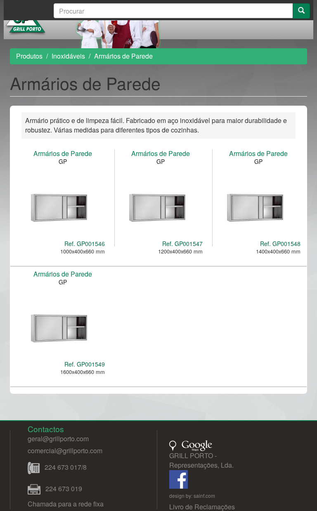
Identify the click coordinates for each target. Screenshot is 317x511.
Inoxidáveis (68, 56)
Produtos (29, 56)
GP (63, 161)
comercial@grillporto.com (65, 450)
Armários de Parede (62, 153)
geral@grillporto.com (58, 438)
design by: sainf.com (192, 495)
